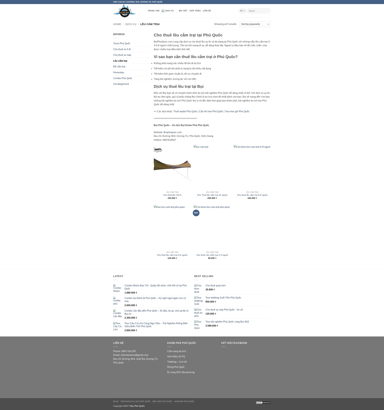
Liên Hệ (207, 11)
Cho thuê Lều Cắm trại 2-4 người (212, 255)
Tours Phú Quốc (121, 43)
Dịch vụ (169, 11)
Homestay (118, 72)
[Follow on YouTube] (269, 2)
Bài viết (183, 11)
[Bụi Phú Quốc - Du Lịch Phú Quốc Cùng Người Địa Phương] (128, 11)
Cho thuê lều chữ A (172, 195)
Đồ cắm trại (119, 66)
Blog (115, 401)
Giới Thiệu (195, 11)
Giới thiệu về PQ (176, 356)
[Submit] (267, 10)
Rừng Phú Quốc (176, 367)
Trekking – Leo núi (177, 361)
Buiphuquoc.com (173, 132)
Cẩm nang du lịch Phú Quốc (136, 401)
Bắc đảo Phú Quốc (162, 401)
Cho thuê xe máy (122, 55)
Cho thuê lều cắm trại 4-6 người (172, 255)
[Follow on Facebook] (258, 2)
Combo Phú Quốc (122, 78)
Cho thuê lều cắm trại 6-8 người (252, 195)
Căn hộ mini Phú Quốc (211, 111)
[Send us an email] (261, 2)
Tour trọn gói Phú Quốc (237, 111)
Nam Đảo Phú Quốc (184, 401)
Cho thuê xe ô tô (122, 49)
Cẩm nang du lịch (176, 351)
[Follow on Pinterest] (266, 2)
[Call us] (263, 2)
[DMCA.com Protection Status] (263, 402)
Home (117, 24)
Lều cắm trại (120, 61)
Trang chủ (153, 11)
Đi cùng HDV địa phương (181, 372)
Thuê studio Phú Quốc (185, 111)
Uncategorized (121, 84)
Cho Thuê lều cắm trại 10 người (212, 195)
